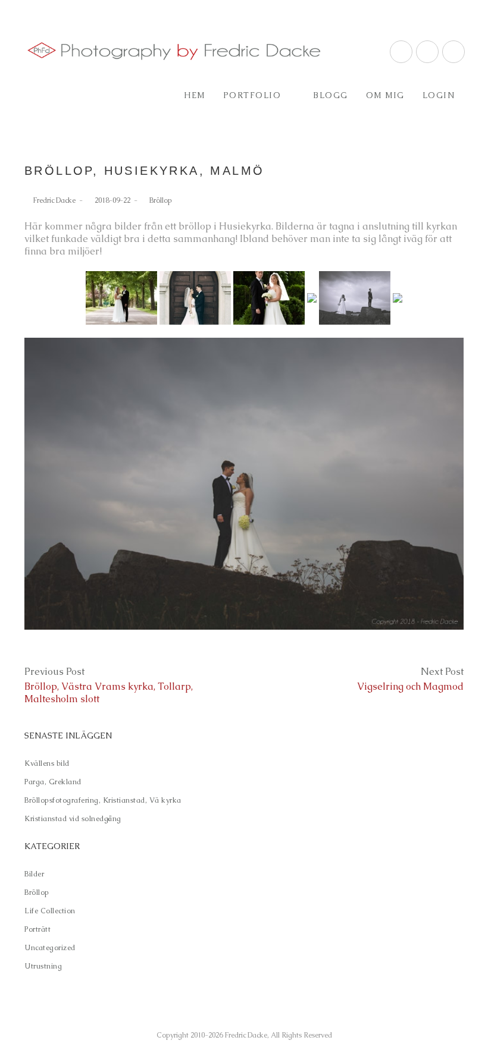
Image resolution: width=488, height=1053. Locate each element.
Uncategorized (50, 948)
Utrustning (43, 966)
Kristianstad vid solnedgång (72, 818)
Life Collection (50, 911)
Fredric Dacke (54, 200)
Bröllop (160, 200)
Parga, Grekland (53, 782)
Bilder (34, 874)
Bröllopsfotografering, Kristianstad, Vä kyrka (103, 800)
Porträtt (37, 929)
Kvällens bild (47, 763)
